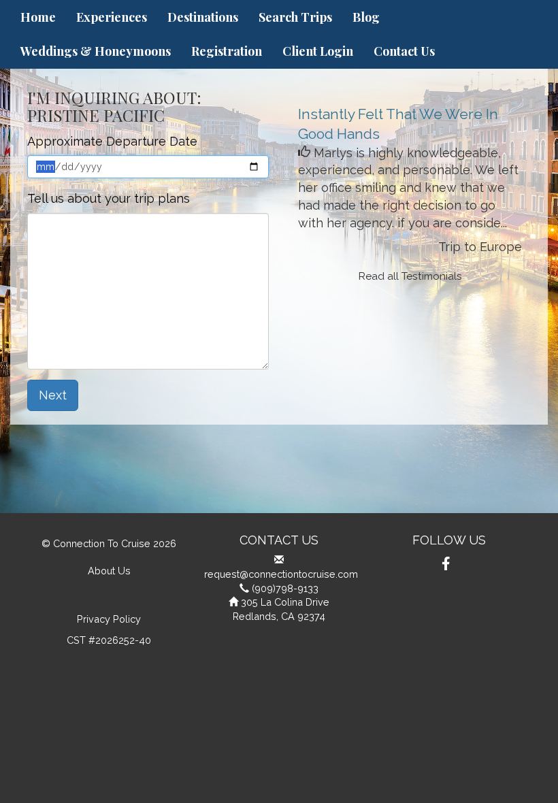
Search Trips (295, 17)
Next (53, 395)
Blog (366, 17)
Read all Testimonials (410, 276)
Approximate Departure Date (112, 141)
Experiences (111, 17)
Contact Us (404, 51)
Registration (226, 51)
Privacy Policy (109, 619)
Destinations (202, 17)
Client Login (317, 51)
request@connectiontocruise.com (281, 574)
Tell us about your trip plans (108, 198)
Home (38, 17)
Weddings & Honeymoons (95, 51)
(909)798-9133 (285, 588)
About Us (109, 570)
